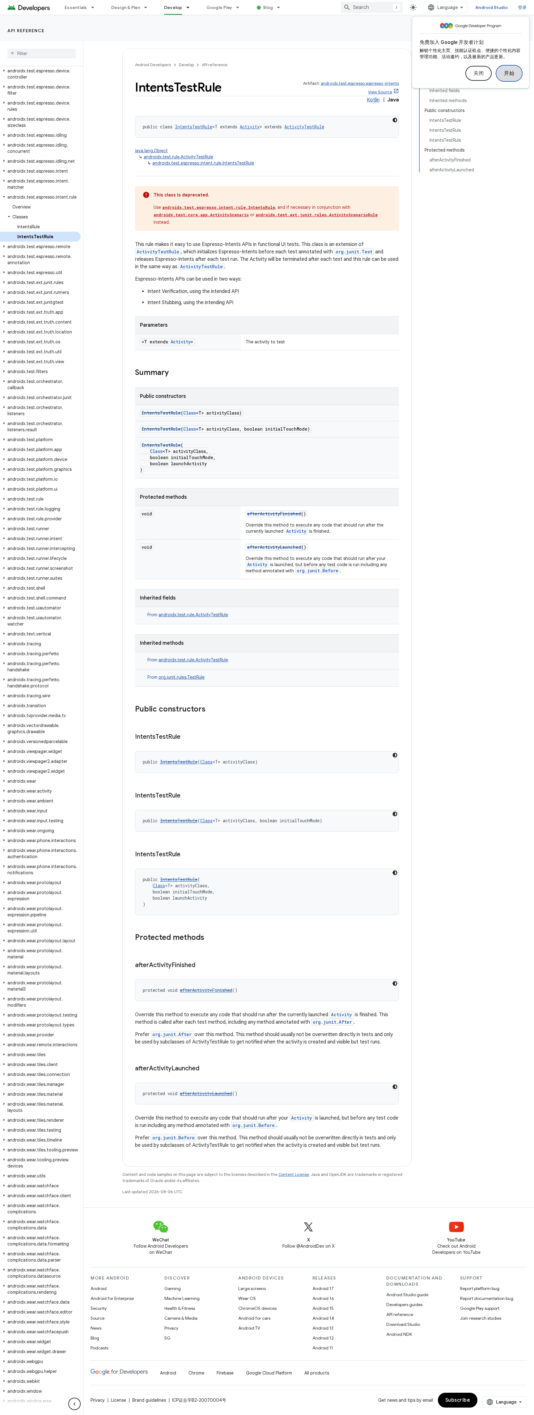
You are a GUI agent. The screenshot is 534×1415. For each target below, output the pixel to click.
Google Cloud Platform (269, 1373)
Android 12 (323, 1338)
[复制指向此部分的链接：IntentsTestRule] (186, 737)
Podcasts (99, 1348)
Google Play (219, 7)
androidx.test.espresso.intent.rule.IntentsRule (218, 207)
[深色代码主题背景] (395, 120)
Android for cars (254, 1318)
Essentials (76, 7)
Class (189, 413)
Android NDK (399, 1334)
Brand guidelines (149, 1400)
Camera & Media (180, 1318)
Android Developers (153, 64)
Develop (173, 7)
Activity (250, 127)
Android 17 (323, 1288)
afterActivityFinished (274, 514)
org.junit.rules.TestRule (182, 677)
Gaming (172, 1288)
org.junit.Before (317, 571)
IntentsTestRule (193, 127)
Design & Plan (125, 7)
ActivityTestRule (304, 127)
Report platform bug (479, 1288)
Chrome (196, 1373)
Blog (268, 7)
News (96, 1328)
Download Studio (403, 1324)
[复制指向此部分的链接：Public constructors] (212, 709)
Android (99, 1288)
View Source (380, 92)
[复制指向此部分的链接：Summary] (175, 373)
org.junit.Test (354, 252)
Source (97, 1318)
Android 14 (323, 1318)
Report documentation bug (486, 1298)
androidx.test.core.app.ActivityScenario (201, 214)
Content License (293, 1174)
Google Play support (479, 1308)
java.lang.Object (151, 150)
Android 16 (323, 1298)
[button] (40, 74)
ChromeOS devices (257, 1308)
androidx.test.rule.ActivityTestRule (178, 157)
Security (99, 1308)
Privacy (171, 1328)
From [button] (187, 614)
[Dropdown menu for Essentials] (95, 7)
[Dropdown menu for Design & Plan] (148, 7)
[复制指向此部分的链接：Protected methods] (210, 938)
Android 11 (322, 1348)
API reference (26, 30)
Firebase (225, 1373)
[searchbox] (41, 53)
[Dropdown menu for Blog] (281, 7)
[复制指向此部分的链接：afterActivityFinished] (201, 965)
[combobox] (372, 7)
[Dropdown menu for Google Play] (240, 7)
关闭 (478, 73)
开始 (509, 73)
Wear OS (247, 1298)
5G (167, 1338)
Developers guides (404, 1304)
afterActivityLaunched (274, 547)
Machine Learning (182, 1298)
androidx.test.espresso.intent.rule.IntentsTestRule (203, 163)
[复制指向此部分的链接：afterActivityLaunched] (205, 1069)
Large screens (252, 1288)
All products (316, 1373)
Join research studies (480, 1318)
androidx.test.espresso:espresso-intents (360, 83)
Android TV (249, 1328)
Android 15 (323, 1308)
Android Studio (491, 7)
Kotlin (373, 100)
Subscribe (457, 1400)
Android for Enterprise (112, 1298)
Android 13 (322, 1328)
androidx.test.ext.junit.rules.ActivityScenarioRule (317, 214)
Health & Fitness (179, 1308)
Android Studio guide (407, 1294)
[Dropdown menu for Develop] (190, 7)
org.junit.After (332, 1022)
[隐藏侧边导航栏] (74, 1404)
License (118, 1400)
